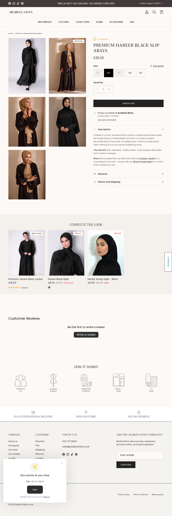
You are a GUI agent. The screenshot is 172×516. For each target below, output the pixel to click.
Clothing (63, 22)
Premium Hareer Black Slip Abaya (28, 33)
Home (10, 33)
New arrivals (45, 22)
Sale (132, 22)
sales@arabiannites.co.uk (75, 446)
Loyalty (12, 458)
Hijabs (99, 22)
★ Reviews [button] (168, 261)
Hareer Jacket (147, 158)
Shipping (40, 449)
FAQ (37, 445)
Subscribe (126, 464)
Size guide (13, 445)
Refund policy (158, 494)
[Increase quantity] (110, 89)
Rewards (40, 441)
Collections (82, 22)
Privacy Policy (124, 494)
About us (12, 441)
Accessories (116, 22)
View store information (107, 120)
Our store (12, 449)
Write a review (86, 335)
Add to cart (128, 103)
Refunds (39, 453)
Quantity (98, 82)
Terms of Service (141, 494)
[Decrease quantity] (96, 89)
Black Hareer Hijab (142, 161)
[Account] (146, 12)
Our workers (14, 453)
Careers (39, 458)
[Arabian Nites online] (20, 12)
